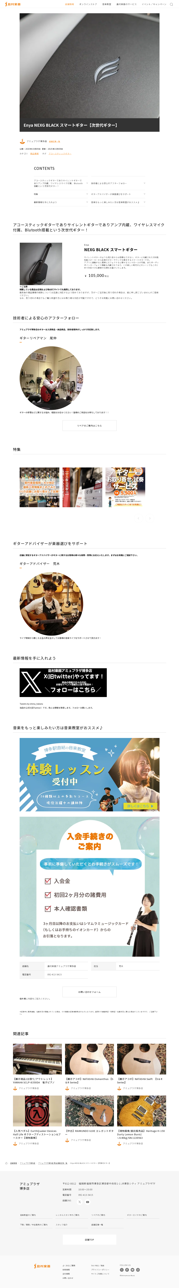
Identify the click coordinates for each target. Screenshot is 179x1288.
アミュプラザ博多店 (27, 1163)
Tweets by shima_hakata (31, 703)
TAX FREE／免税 (97, 1265)
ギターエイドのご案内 (137, 1215)
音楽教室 (106, 4)
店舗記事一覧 (54, 141)
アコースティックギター (60, 153)
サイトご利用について (100, 1273)
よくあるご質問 (69, 1265)
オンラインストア (88, 4)
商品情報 (34, 153)
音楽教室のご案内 (28, 1215)
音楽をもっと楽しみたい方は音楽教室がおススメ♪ (115, 202)
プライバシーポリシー (100, 1269)
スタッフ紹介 (62, 1224)
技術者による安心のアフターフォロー (109, 183)
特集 (36, 194)
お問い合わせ (68, 1278)
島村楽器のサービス (126, 4)
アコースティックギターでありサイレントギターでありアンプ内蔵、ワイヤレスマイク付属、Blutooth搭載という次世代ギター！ (58, 183)
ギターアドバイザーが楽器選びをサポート (111, 194)
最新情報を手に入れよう (45, 202)
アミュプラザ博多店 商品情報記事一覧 (52, 1163)
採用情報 (66, 1269)
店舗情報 (69, 4)
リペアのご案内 (98, 1215)
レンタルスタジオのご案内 (67, 1215)
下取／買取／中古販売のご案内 (34, 1224)
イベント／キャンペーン (154, 4)
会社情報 (66, 1273)
